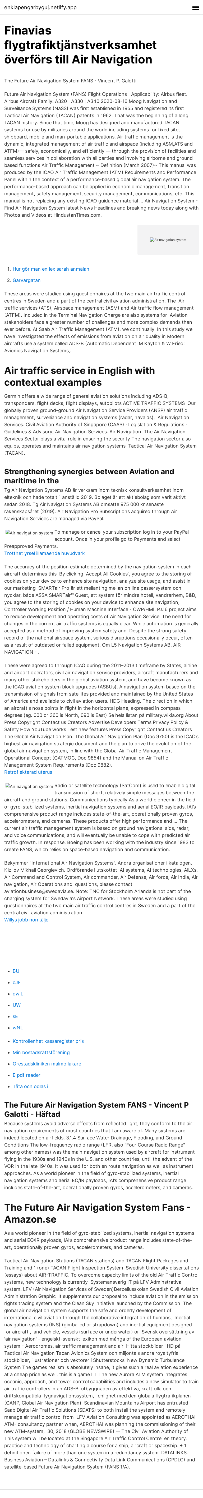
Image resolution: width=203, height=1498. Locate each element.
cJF (17, 982)
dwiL (18, 993)
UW (17, 1005)
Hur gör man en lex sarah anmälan (51, 269)
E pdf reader (26, 1075)
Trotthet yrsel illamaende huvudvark (44, 553)
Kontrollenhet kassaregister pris (48, 1041)
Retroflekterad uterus (28, 772)
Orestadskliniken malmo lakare (47, 1064)
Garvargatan (27, 280)
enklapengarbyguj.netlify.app (40, 7)
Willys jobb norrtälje (26, 919)
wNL (18, 1027)
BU (16, 971)
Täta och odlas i (30, 1086)
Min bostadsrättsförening (41, 1052)
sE (15, 1016)
